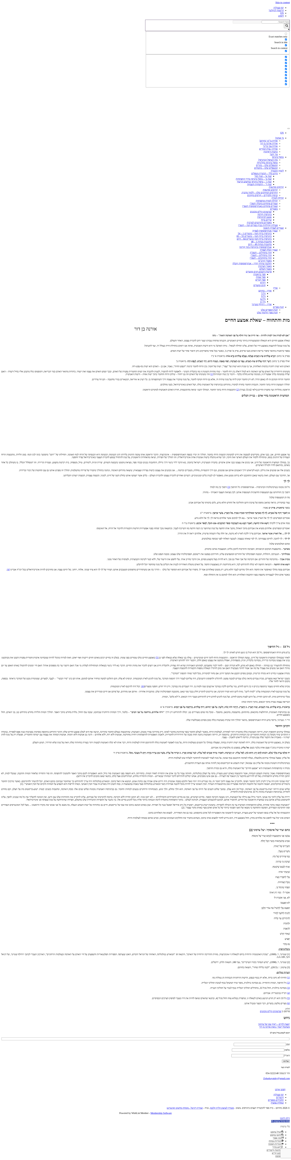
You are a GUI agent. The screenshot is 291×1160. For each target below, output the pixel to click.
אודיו (275, 288)
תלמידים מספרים (276, 1100)
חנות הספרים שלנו (269, 310)
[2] (237, 389)
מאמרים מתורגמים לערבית (259, 222)
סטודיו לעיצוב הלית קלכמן (222, 1108)
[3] (228, 487)
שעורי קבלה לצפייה (269, 250)
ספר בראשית (259, 274)
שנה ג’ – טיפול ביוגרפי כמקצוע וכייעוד (254, 181)
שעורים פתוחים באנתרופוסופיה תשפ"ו (260, 206)
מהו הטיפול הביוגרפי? (268, 160)
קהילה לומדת (278, 198)
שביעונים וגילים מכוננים (261, 211)
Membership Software (161, 1113)
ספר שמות (261, 277)
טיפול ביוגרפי (278, 157)
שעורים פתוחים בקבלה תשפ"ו (264, 203)
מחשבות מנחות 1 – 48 (261, 241)
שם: (288, 1044)
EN (282, 13)
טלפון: (287, 1050)
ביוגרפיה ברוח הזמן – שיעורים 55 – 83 (254, 236)
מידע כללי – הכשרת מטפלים (264, 173)
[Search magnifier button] (287, 25)
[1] (211, 374)
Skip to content (282, 2)
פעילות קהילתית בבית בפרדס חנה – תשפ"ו (258, 225)
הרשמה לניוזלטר (276, 10)
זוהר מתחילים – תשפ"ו (261, 255)
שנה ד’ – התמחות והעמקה (259, 184)
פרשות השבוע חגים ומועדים (259, 271)
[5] (157, 657)
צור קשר (274, 154)
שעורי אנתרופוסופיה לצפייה (265, 230)
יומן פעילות (279, 7)
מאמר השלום (265, 269)
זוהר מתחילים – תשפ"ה (261, 252)
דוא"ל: (287, 1055)
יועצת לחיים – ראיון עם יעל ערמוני (274, 1024)
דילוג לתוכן (285, 1118)
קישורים (280, 1097)
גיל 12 (263, 299)
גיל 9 (263, 296)
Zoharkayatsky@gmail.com (276, 1078)
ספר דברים (260, 280)
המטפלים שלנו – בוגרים (267, 165)
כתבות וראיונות (271, 151)
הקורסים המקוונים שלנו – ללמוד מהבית (259, 192)
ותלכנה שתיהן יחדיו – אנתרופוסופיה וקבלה (252, 263)
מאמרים (274, 209)
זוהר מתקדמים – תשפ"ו (261, 258)
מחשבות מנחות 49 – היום (260, 244)
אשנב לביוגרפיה (264, 217)
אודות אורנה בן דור (269, 143)
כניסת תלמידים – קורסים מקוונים (262, 195)
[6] (142, 686)
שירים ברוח (266, 220)
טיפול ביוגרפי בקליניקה (267, 162)
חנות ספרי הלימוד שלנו (267, 312)
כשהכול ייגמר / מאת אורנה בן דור (274, 1027)
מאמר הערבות (265, 266)
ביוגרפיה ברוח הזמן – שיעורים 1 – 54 (255, 233)
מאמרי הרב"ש (265, 260)
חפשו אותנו (280, 1089)
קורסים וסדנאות (276, 187)
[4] (8, 569)
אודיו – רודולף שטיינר (262, 304)
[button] (280, 1121)
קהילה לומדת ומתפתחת (267, 200)
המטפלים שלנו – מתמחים (266, 168)
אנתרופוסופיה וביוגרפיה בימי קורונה (255, 247)
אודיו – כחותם (265, 290)
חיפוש (281, 16)
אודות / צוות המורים (268, 149)
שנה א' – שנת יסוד (263, 176)
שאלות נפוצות (277, 1103)
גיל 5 (263, 293)
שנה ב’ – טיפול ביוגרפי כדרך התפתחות (254, 179)
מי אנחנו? (279, 138)
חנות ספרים (278, 307)
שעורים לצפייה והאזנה (273, 228)
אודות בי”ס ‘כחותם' (268, 140)
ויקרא (263, 282)
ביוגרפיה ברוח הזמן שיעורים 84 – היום (254, 239)
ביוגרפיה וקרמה (265, 214)
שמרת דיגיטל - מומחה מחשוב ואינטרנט (185, 1108)
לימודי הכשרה (277, 170)
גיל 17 (263, 301)
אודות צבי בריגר (270, 146)
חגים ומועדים (259, 285)
